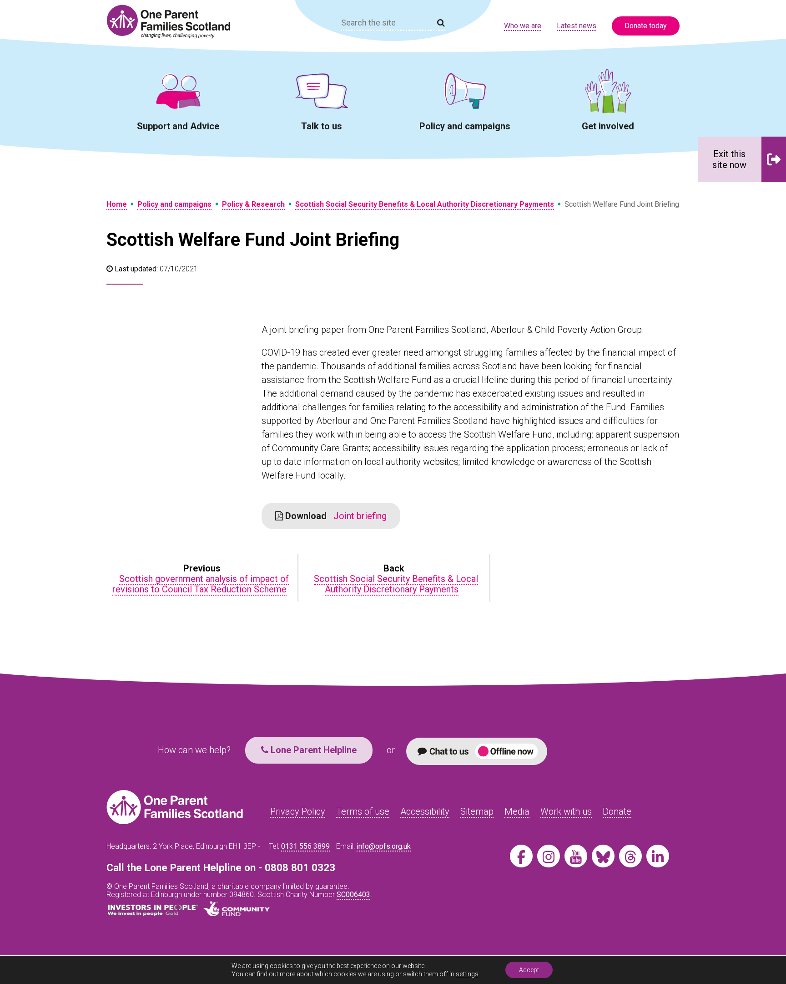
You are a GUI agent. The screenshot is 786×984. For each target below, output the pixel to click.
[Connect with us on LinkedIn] (657, 856)
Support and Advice (178, 126)
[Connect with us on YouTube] (576, 856)
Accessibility (424, 811)
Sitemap (477, 811)
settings (467, 974)
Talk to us (321, 126)
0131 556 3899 (305, 846)
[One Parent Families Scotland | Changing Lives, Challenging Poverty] (173, 22)
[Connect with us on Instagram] (548, 856)
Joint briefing (335, 515)
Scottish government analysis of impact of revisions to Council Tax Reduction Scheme (200, 584)
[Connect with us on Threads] (630, 856)
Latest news (576, 25)
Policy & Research (253, 204)
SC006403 (353, 894)
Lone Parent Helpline (312, 749)
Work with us (566, 811)
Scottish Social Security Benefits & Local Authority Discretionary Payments (424, 204)
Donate (617, 811)
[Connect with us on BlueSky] (603, 856)
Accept (529, 970)
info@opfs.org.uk (384, 846)
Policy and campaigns (464, 126)
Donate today (646, 25)
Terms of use (362, 811)
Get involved (608, 126)
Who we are (522, 25)
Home (116, 204)
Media (516, 811)
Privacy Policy (297, 811)
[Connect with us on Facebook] (521, 856)
